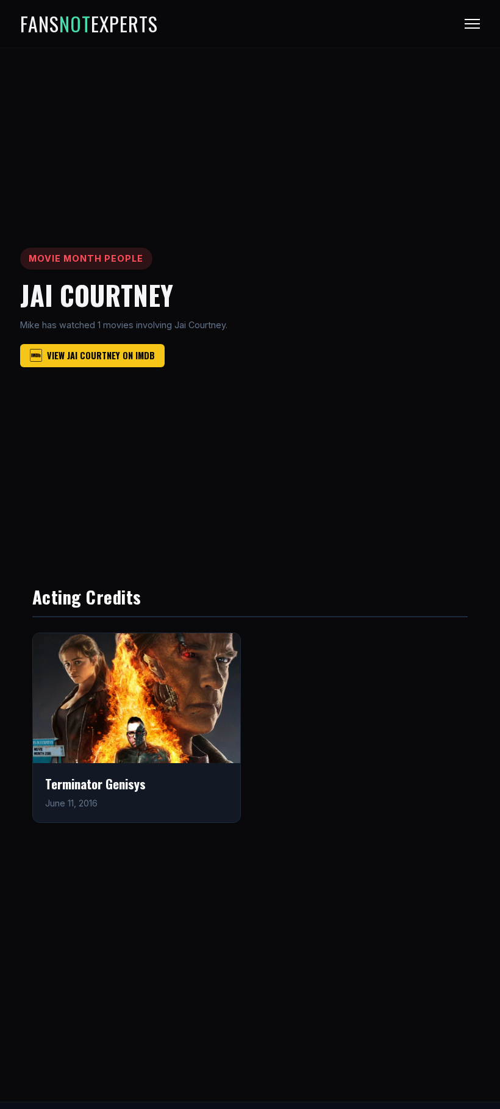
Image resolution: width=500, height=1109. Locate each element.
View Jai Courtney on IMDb (101, 355)
